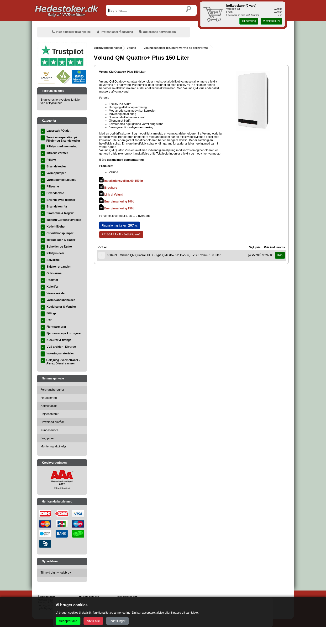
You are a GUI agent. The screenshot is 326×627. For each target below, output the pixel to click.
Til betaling (249, 21)
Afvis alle (93, 621)
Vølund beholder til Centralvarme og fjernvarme (175, 48)
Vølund (131, 48)
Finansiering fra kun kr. (119, 225)
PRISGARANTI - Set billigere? (121, 234)
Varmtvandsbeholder (108, 48)
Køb (280, 255)
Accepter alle (68, 621)
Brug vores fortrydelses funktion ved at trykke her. (61, 101)
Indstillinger (117, 621)
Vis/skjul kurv (271, 21)
